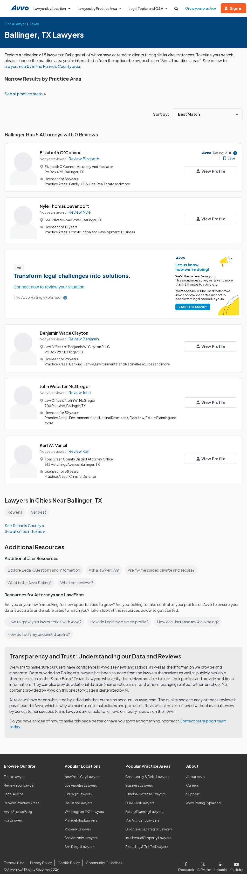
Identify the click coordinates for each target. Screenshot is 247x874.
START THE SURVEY (192, 307)
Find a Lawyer (14, 776)
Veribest (38, 512)
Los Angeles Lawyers (81, 785)
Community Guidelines (104, 863)
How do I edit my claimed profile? (119, 621)
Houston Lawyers (78, 803)
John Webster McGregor (65, 386)
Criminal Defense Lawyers (145, 794)
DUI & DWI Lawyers (139, 803)
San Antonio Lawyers (81, 838)
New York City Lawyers (82, 776)
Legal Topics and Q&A (146, 8)
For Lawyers (13, 820)
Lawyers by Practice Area (97, 8)
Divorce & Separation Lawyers (149, 829)
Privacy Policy (41, 863)
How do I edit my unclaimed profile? (38, 634)
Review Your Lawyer (19, 785)
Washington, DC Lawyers (84, 811)
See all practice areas (24, 93)
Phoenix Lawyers (78, 829)
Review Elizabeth (84, 158)
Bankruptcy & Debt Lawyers (147, 776)
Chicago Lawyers (78, 794)
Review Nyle (80, 212)
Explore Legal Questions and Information (43, 570)
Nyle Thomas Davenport (64, 206)
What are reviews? (76, 582)
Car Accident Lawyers (142, 820)
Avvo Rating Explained (203, 803)
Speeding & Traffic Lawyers (146, 846)
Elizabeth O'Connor (60, 152)
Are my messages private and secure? (161, 570)
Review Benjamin (84, 338)
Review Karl (79, 451)
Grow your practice (200, 8)
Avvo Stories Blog (18, 811)
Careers (192, 785)
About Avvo (195, 776)
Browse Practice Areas (21, 803)
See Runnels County (23, 525)
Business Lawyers (139, 785)
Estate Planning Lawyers (144, 811)
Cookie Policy (69, 863)
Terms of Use (14, 863)
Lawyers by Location (50, 8)
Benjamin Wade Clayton (64, 333)
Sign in (236, 8)
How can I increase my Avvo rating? (188, 621)
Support (193, 794)
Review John (80, 392)
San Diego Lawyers (79, 846)
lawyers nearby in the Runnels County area (42, 66)
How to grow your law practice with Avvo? (44, 621)
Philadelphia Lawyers (81, 820)
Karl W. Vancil (53, 445)
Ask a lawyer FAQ (104, 570)
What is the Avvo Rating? (29, 582)
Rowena (14, 512)
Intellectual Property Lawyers (148, 838)
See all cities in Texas (23, 531)
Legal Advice (13, 794)
